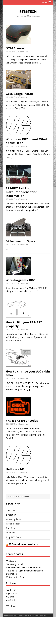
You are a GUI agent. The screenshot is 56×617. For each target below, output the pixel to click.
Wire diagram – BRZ (20, 280)
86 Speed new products (23, 544)
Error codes (11, 510)
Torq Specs (11, 528)
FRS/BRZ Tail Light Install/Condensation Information (22, 192)
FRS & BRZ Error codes (22, 420)
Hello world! (15, 469)
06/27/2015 (10, 424)
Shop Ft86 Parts (13, 537)
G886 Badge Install (19, 94)
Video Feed (11, 532)
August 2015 (11, 593)
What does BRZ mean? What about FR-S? (26, 141)
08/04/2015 (10, 199)
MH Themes (41, 615)
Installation (11, 514)
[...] (40, 62)
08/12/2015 (10, 146)
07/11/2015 (10, 329)
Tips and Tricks (13, 523)
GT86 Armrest (16, 48)
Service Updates (13, 519)
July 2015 (10, 596)
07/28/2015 (10, 244)
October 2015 (12, 590)
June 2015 (10, 600)
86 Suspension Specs (20, 241)
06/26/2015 (10, 472)
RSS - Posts (11, 606)
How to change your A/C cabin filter (28, 373)
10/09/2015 (10, 51)
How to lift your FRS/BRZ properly (24, 324)
